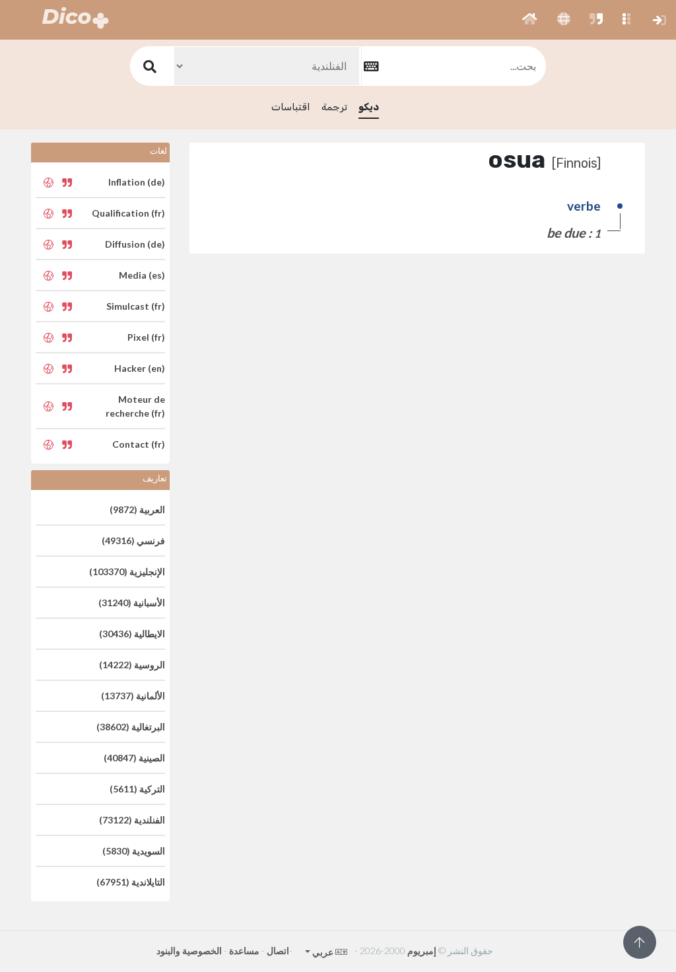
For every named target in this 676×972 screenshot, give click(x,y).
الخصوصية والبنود (189, 950)
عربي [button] (322, 951)
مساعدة (244, 950)
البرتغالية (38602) (130, 726)
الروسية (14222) (132, 664)
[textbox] (453, 65)
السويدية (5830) (133, 850)
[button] (529, 20)
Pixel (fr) (146, 337)
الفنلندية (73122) (132, 819)
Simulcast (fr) (135, 306)
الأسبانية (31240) (131, 602)
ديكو (368, 107)
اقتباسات (290, 107)
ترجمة (334, 107)
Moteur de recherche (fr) (135, 406)
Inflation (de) (136, 182)
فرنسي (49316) (133, 540)
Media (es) (142, 275)
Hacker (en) (139, 368)
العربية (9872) (137, 509)
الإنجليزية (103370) (127, 571)
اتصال (278, 950)
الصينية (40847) (134, 757)
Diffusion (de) (135, 244)
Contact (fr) (138, 444)
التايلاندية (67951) (130, 881)
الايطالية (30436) (132, 633)
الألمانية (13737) (133, 695)
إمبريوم (421, 950)
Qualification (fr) (128, 213)
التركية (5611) (137, 788)
